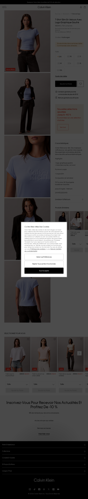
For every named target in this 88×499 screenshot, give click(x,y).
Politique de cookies (37, 249)
